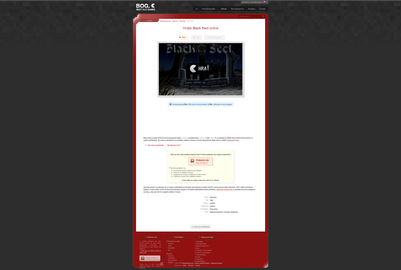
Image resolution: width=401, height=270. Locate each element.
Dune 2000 (199, 259)
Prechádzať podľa (209, 9)
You (197, 265)
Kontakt (262, 9)
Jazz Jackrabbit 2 (201, 254)
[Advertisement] (199, 121)
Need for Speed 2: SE (202, 246)
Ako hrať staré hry (237, 9)
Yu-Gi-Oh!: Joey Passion (203, 252)
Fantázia (227, 212)
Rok (169, 250)
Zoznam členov (172, 260)
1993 (211, 200)
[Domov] (197, 8)
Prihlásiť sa (246, 2)
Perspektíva (171, 248)
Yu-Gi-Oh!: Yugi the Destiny (204, 250)
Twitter (184, 265)
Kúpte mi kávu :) (152, 258)
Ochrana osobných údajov (202, 263)
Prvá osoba (213, 209)
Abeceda (170, 243)
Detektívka (234, 212)
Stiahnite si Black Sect (224, 189)
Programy (251, 9)
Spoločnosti (171, 258)
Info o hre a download (201, 226)
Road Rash (199, 241)
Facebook (191, 265)
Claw (197, 248)
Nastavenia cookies (216, 263)
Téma (169, 245)
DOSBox (146, 192)
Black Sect (183, 21)
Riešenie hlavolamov (216, 212)
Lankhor (212, 203)
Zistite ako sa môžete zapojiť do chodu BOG (150, 251)
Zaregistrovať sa (256, 2)
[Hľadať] (263, 16)
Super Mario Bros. (201, 243)
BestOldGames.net (165, 21)
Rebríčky (170, 262)
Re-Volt (198, 257)
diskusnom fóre (233, 140)
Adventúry (175, 21)
